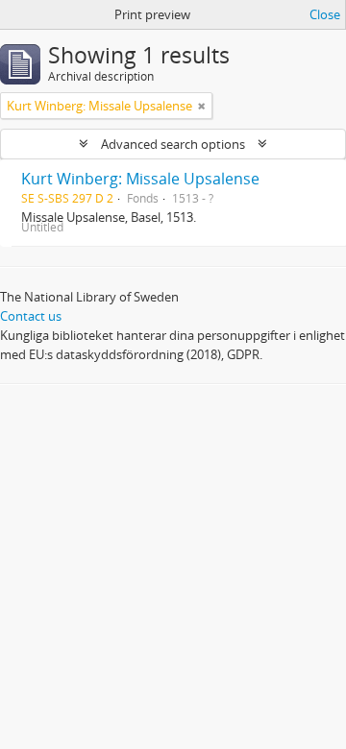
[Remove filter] (202, 105)
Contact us (31, 316)
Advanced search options (173, 144)
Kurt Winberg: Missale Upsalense (140, 178)
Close (324, 14)
